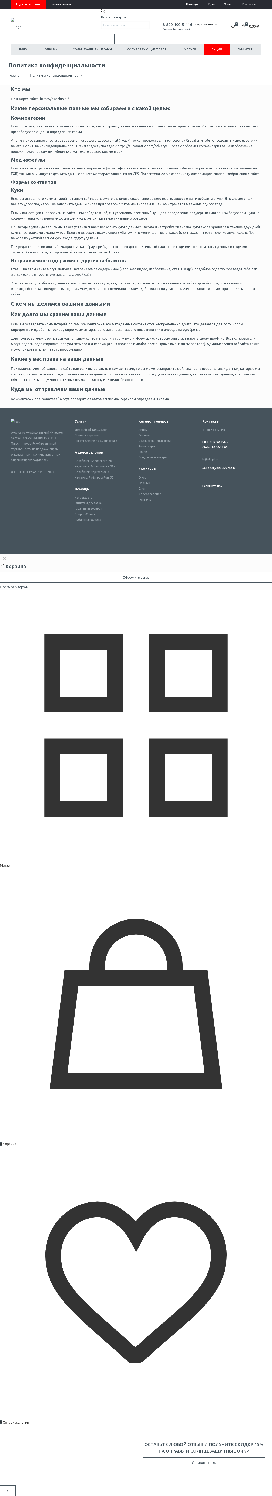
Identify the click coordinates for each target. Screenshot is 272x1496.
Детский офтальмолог (91, 429)
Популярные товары (153, 457)
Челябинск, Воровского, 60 (93, 461)
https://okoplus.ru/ (54, 99)
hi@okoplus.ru (211, 459)
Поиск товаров (114, 17)
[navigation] (136, 572)
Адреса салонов (27, 4)
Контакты (249, 4)
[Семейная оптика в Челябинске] (16, 26)
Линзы (143, 429)
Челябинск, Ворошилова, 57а (95, 466)
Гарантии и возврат (88, 508)
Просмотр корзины (15, 587)
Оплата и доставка (88, 503)
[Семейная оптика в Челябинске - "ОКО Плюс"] (15, 421)
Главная (14, 75)
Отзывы (144, 483)
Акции (143, 451)
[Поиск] (108, 39)
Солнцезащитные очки (155, 440)
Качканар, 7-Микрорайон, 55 (94, 477)
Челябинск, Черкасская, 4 (92, 472)
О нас (227, 4)
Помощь (192, 4)
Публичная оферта (88, 519)
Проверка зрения (87, 435)
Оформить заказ (136, 577)
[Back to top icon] (251, 1487)
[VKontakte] (204, 476)
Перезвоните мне (207, 24)
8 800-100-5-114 (213, 430)
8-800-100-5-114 (177, 24)
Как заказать (83, 497)
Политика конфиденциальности (56, 75)
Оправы (144, 435)
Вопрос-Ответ (85, 514)
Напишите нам (61, 4)
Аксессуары (147, 446)
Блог (211, 4)
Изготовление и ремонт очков (96, 440)
